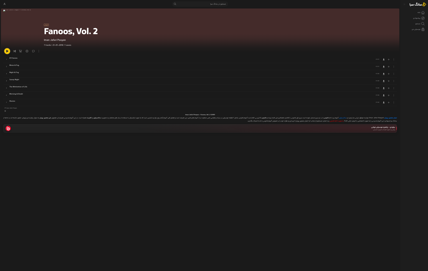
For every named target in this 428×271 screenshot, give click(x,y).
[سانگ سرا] (417, 4)
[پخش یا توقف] (7, 51)
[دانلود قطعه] (384, 59)
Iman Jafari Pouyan (55, 40)
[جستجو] (175, 4)
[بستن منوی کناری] (404, 4)
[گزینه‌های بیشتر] (38, 51)
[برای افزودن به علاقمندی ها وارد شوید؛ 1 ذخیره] (26, 51)
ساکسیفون (342, 118)
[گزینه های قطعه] (394, 59)
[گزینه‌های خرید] (20, 51)
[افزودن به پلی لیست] (389, 59)
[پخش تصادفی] (14, 51)
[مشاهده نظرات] (32, 51)
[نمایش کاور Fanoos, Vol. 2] (21, 28)
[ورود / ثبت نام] (4, 4)
